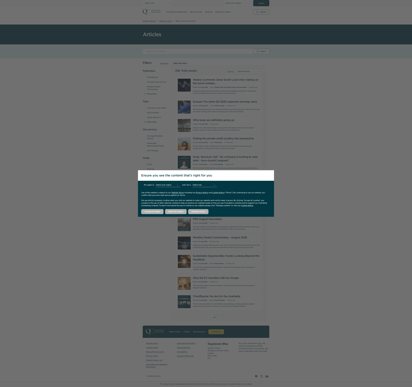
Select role (197, 185)
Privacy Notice (202, 193)
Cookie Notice (218, 193)
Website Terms (177, 193)
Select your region (163, 185)
